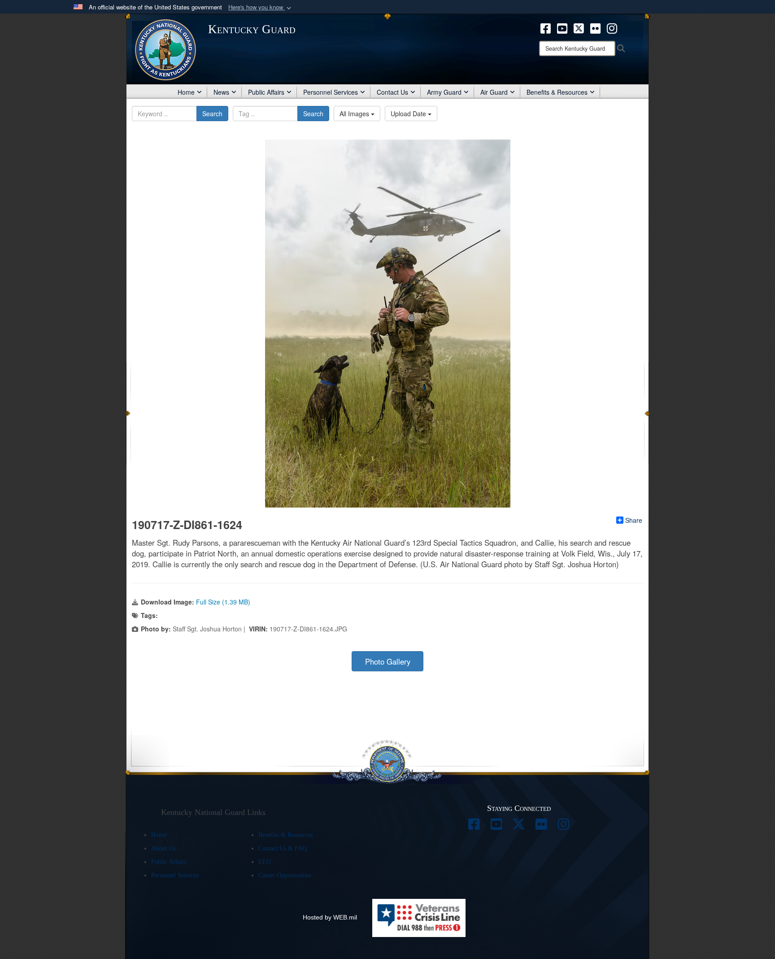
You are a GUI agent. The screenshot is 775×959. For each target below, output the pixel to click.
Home (186, 92)
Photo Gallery (387, 661)
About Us (163, 848)
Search (212, 113)
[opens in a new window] (474, 826)
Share (633, 520)
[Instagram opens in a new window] (612, 27)
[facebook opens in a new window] (545, 27)
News (221, 92)
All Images (355, 113)
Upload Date (409, 113)
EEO (264, 861)
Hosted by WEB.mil (330, 917)
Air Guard (494, 92)
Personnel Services (330, 92)
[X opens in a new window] (579, 27)
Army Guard (444, 92)
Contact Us (392, 92)
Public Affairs (266, 92)
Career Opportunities (284, 875)
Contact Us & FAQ (282, 848)
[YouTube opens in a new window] (562, 27)
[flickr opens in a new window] (595, 27)
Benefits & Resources (557, 92)
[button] (260, 7)
